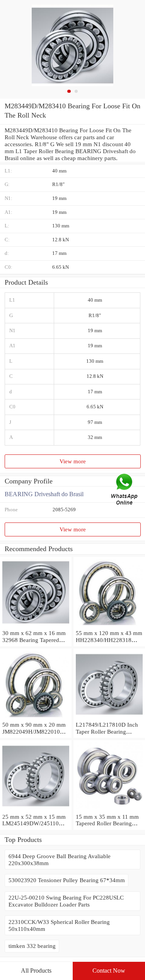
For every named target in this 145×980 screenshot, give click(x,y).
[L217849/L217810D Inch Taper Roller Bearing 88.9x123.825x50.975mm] (109, 717)
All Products (36, 970)
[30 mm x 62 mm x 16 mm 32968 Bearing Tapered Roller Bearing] (36, 626)
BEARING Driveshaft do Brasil (44, 494)
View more (73, 461)
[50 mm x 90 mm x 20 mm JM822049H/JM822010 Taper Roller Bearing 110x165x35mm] (36, 717)
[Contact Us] (125, 490)
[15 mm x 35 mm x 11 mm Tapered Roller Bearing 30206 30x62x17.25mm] (109, 809)
